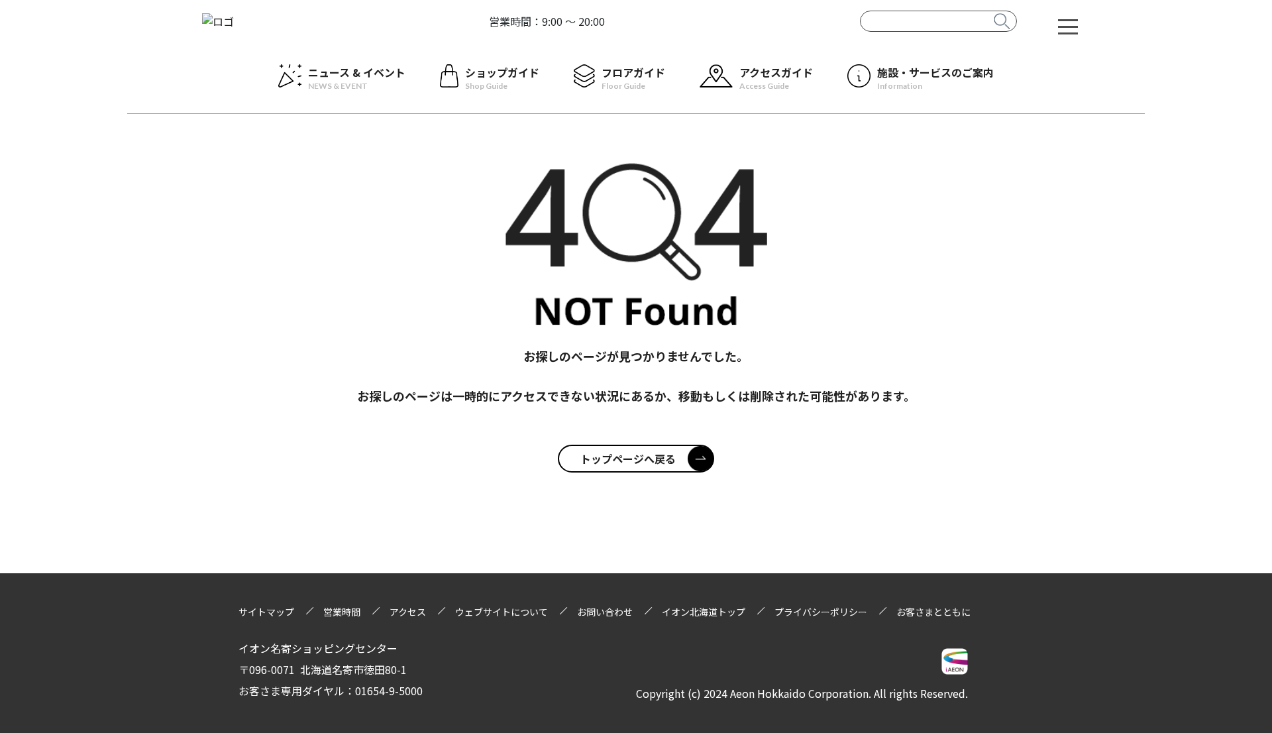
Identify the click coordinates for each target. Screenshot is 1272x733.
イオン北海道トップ (703, 611)
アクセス (408, 611)
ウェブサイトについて (501, 611)
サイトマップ (266, 611)
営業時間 (341, 611)
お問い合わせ (605, 611)
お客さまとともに (933, 611)
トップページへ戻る (628, 459)
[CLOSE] (1068, 26)
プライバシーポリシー (820, 611)
